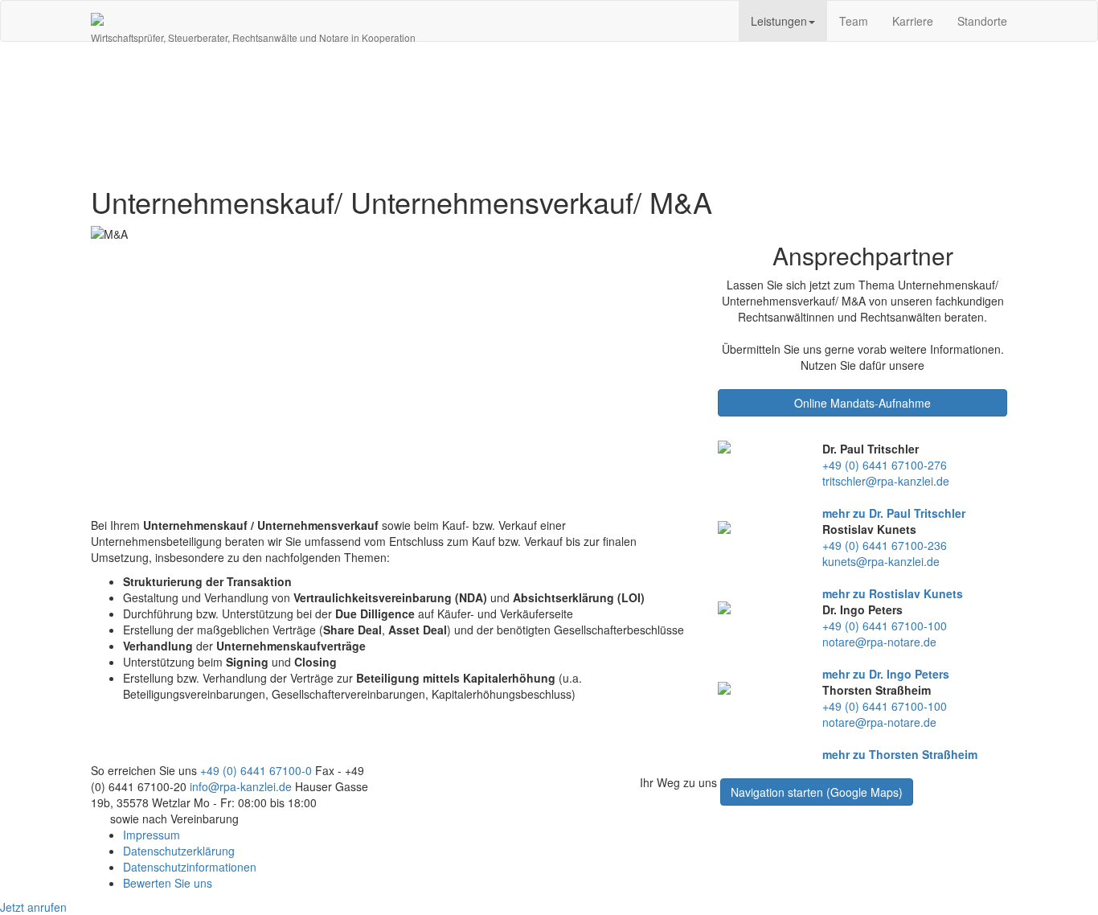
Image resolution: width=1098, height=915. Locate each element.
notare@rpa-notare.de (879, 642)
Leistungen (779, 21)
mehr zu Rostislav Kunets (892, 593)
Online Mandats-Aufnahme (862, 403)
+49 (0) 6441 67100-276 (884, 465)
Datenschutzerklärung (179, 851)
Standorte (982, 21)
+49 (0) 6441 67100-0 (256, 770)
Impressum (151, 835)
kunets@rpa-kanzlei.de (881, 561)
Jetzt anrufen (33, 907)
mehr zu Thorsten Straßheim (899, 754)
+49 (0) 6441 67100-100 (884, 626)
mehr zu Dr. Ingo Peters (885, 674)
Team (853, 21)
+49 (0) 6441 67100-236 (884, 545)
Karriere (912, 21)
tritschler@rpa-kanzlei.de (885, 481)
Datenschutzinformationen (189, 867)
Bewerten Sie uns (167, 883)
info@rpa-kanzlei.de (241, 786)
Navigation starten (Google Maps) (817, 792)
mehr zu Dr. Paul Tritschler (893, 513)
